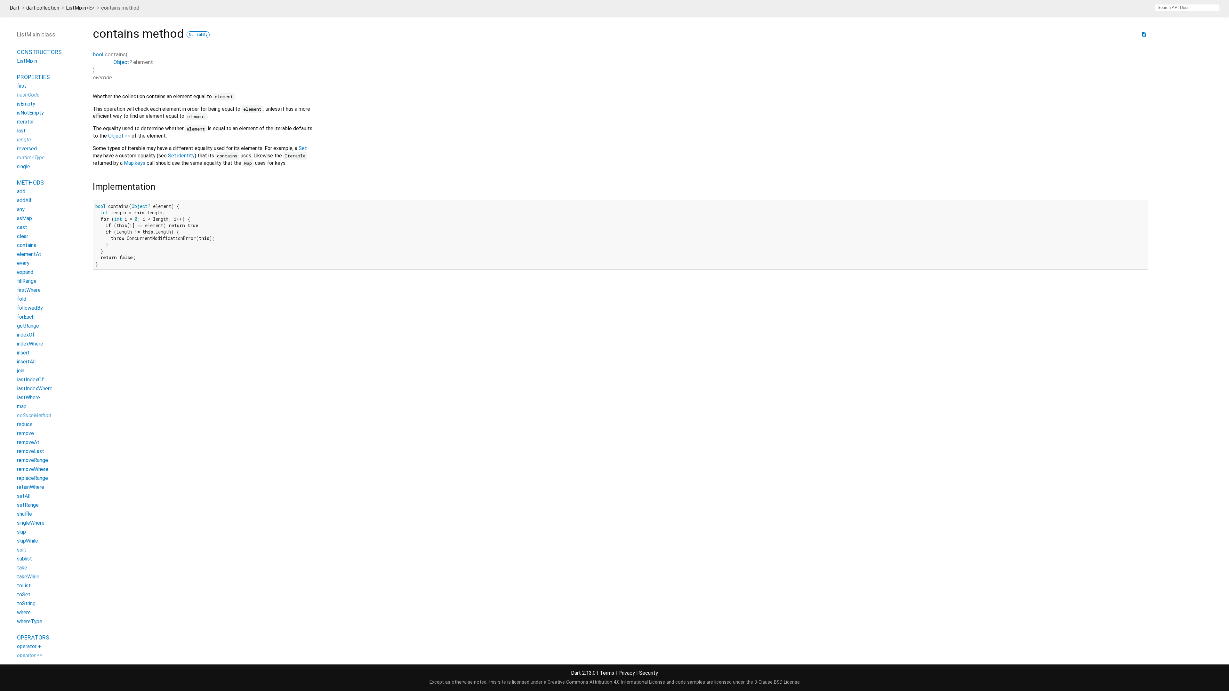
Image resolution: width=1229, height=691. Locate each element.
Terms (607, 673)
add (21, 191)
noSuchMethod (34, 415)
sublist (24, 559)
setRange (28, 505)
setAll (23, 496)
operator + (29, 646)
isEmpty (26, 104)
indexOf (26, 335)
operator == (30, 655)
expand (25, 272)
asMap (24, 218)
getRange (28, 326)
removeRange (32, 460)
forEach (26, 317)
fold (21, 299)
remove (25, 433)
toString (26, 603)
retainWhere (30, 487)
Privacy (626, 673)
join (20, 371)
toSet (23, 595)
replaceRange (32, 478)
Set (303, 148)
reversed (27, 149)
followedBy (30, 308)
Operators (33, 637)
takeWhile (28, 577)
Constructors (39, 52)
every (23, 263)
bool (98, 54)
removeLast (30, 451)
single (23, 166)
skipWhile (27, 541)
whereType (29, 621)
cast (22, 227)
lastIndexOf (30, 380)
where (24, 612)
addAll (24, 200)
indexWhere (30, 344)
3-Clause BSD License (777, 682)
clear (22, 236)
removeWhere (32, 469)
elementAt (29, 254)
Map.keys (134, 163)
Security (648, 673)
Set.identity (181, 156)
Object (121, 62)
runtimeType (30, 158)
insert (23, 353)
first (21, 86)
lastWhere (28, 397)
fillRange (26, 281)
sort (21, 550)
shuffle (24, 514)
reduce (25, 424)
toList (24, 586)
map (22, 406)
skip (21, 532)
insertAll (26, 362)
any (21, 209)
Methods (30, 182)
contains (26, 245)
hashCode (28, 95)
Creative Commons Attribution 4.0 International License (606, 682)
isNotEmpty (30, 113)
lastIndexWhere (34, 388)
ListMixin (80, 8)
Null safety (198, 34)
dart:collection (42, 8)
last (21, 131)
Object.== (119, 136)
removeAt (28, 442)
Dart (15, 8)
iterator (25, 122)
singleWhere (30, 523)
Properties (33, 77)
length (24, 140)
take (22, 568)
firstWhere (29, 290)
